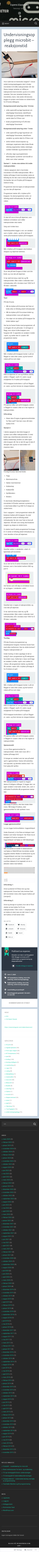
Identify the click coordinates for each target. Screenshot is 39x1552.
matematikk (9, 1077)
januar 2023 (7, 1186)
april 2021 (6, 1245)
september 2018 (8, 1314)
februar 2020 (7, 1283)
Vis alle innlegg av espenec (24, 966)
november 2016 (8, 1355)
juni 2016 (6, 1368)
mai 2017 (6, 1339)
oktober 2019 (7, 1296)
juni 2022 (6, 1205)
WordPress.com (8, 1510)
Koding (20, 977)
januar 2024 (7, 1158)
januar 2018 (7, 1327)
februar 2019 (7, 1305)
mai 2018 (6, 1324)
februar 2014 (7, 1446)
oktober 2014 (7, 1427)
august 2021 (7, 1236)
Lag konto (6, 1498)
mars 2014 (6, 1443)
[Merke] (20, 1123)
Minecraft (9, 1082)
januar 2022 (7, 1220)
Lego (7, 1068)
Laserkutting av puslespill (15, 989)
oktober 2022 (7, 1195)
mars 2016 (6, 1377)
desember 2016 (8, 1352)
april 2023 (6, 1177)
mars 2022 (6, 1214)
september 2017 (8, 1333)
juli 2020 (6, 1271)
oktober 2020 (7, 1261)
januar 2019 (7, 1308)
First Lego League (11, 1050)
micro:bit (27, 977)
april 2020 (6, 1277)
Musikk (8, 1085)
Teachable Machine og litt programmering (16, 1484)
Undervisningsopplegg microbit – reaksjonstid (19, 40)
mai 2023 (6, 1174)
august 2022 (7, 1202)
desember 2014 (8, 1421)
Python (8, 1091)
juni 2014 (6, 1437)
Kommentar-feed (8, 1507)
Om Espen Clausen (11, 1019)
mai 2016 (6, 1371)
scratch (8, 1094)
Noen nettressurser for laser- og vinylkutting (17, 1469)
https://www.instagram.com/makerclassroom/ (18, 1027)
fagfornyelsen (12, 982)
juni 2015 (6, 1402)
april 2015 (6, 1408)
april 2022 (6, 1211)
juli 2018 (6, 1321)
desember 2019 (8, 1289)
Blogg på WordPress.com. (19, 1543)
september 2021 (8, 1233)
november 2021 (8, 1227)
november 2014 (8, 1424)
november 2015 (8, 1390)
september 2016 (8, 1361)
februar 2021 (7, 1252)
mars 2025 (6, 1139)
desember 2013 (8, 1449)
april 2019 (6, 1302)
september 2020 (8, 1264)
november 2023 (8, 1161)
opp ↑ (19, 1545)
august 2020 (7, 1267)
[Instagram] (19, 13)
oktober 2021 (7, 1230)
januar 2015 (7, 1418)
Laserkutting (10, 1065)
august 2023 (7, 1167)
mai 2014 (6, 1440)
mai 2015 (6, 1405)
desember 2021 (8, 1224)
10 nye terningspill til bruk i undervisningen (16, 1473)
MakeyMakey (10, 1074)
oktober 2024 (7, 1152)
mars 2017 (6, 1343)
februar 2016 (7, 1380)
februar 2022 (7, 1217)
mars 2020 (6, 1280)
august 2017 (7, 1336)
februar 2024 (7, 1155)
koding (19, 982)
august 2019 (7, 1299)
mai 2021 (6, 1242)
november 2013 (8, 1452)
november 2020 (8, 1258)
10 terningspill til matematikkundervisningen (17, 1476)
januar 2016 (7, 1383)
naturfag (10, 979)
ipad (7, 1056)
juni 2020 (6, 1274)
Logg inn (6, 1501)
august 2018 (7, 1318)
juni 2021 (6, 1239)
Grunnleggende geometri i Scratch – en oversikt (19, 994)
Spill (7, 1103)
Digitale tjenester (11, 1047)
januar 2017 (7, 1349)
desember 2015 (8, 1387)
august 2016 (7, 1365)
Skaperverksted (11, 1097)
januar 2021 (7, 1255)
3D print (8, 1044)
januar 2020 (7, 1286)
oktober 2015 (7, 1393)
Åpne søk (35, 23)
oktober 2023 (7, 1164)
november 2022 (8, 1192)
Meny (7, 24)
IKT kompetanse (12, 977)
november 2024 (8, 1148)
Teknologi (9, 1106)
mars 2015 (6, 1412)
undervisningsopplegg (21, 979)
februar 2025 (7, 1142)
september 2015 (8, 1396)
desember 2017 (8, 1330)
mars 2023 (6, 1180)
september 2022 (8, 1199)
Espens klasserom (19, 4)
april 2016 (6, 1374)
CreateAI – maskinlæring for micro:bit (15, 1466)
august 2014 (7, 1433)
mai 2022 (6, 1208)
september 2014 (8, 1430)
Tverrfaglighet (10, 1109)
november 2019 (8, 1293)
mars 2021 (6, 1249)
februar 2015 (7, 1415)
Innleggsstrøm (7, 1504)
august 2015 (7, 1399)
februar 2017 (7, 1346)
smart (8, 1100)
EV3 (7, 1016)
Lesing (8, 1071)
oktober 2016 (7, 1358)
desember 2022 (8, 1189)
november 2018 (8, 1311)
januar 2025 (7, 1145)
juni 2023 (6, 1170)
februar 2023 (7, 1183)
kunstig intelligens (11, 1062)
